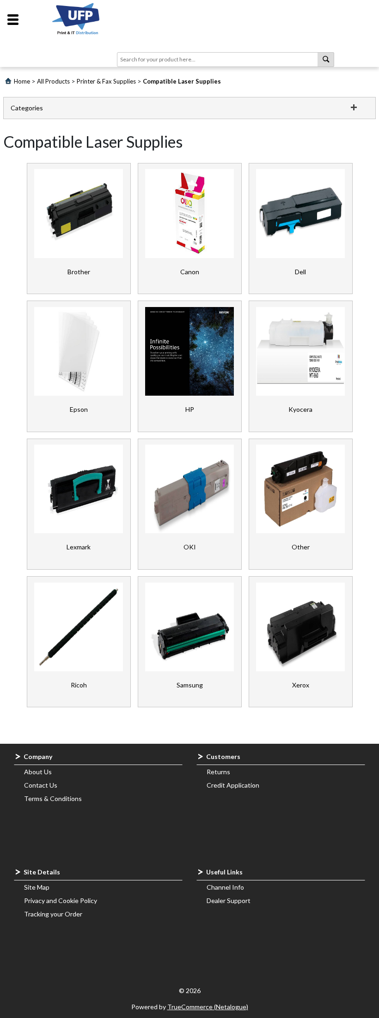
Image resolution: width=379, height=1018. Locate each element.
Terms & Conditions (53, 798)
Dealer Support (229, 900)
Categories (27, 108)
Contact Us (40, 785)
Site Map (36, 887)
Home (22, 81)
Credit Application (233, 785)
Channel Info (225, 887)
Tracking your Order (53, 914)
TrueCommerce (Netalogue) (207, 1007)
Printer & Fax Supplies (106, 81)
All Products (53, 81)
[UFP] (77, 19)
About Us (38, 772)
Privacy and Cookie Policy (60, 900)
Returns (218, 772)
